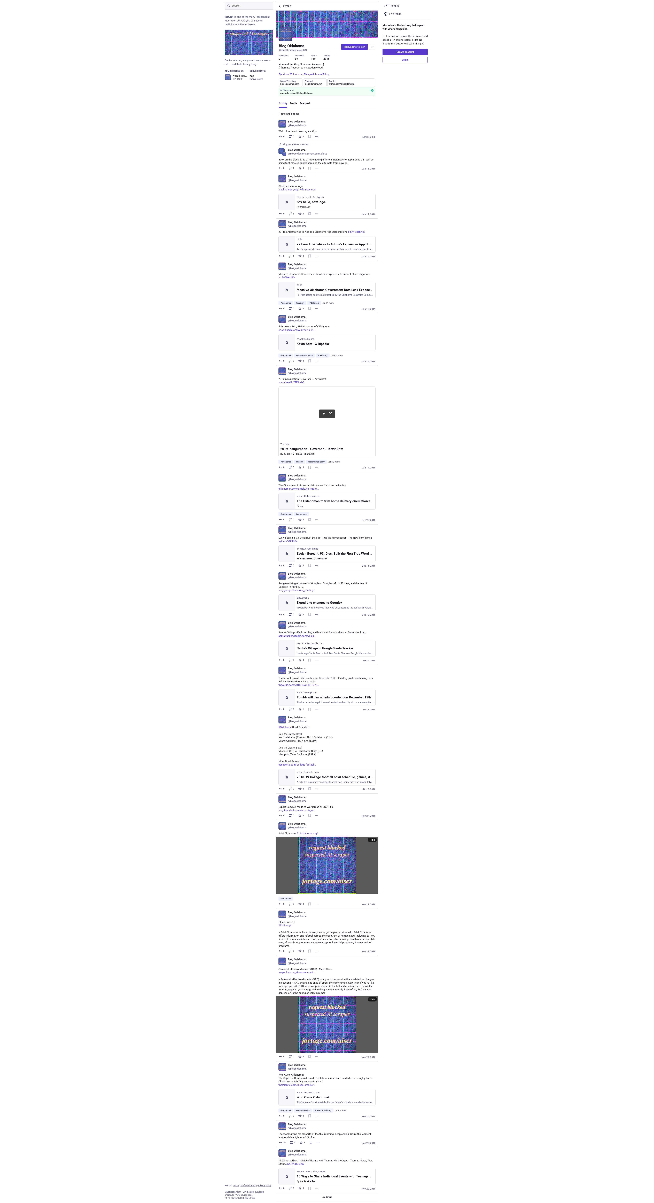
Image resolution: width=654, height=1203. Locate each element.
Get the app (248, 1192)
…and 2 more (336, 355)
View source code (244, 1195)
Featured (305, 103)
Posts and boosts (289, 113)
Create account (405, 51)
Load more (327, 1197)
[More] (317, 136)
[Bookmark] (310, 136)
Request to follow (354, 46)
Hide (372, 839)
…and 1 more (328, 303)
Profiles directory (248, 1185)
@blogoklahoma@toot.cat (291, 50)
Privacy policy (264, 1185)
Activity (283, 103)
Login (405, 59)
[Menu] (372, 47)
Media (293, 103)
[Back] (279, 6)
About (236, 1185)
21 (280, 58)
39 (296, 58)
